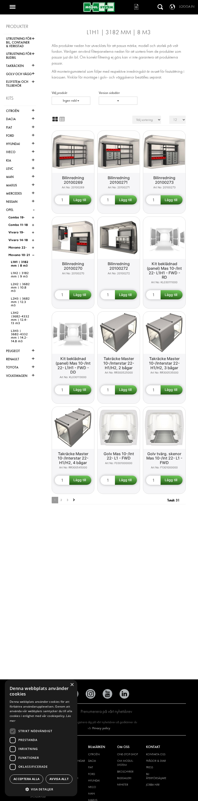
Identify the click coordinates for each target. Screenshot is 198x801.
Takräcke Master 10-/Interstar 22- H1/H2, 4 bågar (73, 458)
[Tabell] (62, 119)
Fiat (90, 767)
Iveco (92, 787)
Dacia (92, 760)
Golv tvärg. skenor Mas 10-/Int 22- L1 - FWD (164, 458)
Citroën (93, 754)
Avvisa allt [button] (59, 779)
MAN (91, 793)
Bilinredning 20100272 (119, 266)
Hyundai (94, 780)
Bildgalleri (124, 778)
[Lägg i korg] (80, 199)
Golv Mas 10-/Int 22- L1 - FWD (119, 456)
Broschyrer (125, 771)
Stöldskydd (38, 796)
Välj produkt (59, 93)
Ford (91, 774)
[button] (41, 789)
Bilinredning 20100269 (73, 180)
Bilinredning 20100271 (119, 180)
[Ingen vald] (118, 101)
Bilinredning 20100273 (164, 180)
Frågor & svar (156, 760)
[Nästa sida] (74, 500)
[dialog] (41, 738)
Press (149, 767)
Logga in (186, 7)
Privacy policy (101, 728)
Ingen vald (70, 100)
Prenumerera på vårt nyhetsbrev (106, 711)
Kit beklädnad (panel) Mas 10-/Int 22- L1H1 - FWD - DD (73, 365)
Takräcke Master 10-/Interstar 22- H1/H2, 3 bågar (164, 363)
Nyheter (122, 784)
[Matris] (55, 119)
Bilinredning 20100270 (73, 266)
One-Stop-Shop (127, 754)
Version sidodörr (109, 93)
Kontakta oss (155, 754)
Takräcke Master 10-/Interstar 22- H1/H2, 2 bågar (118, 363)
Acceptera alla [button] (27, 779)
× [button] (72, 685)
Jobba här (153, 784)
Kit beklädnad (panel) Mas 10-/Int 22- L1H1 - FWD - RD (164, 270)
